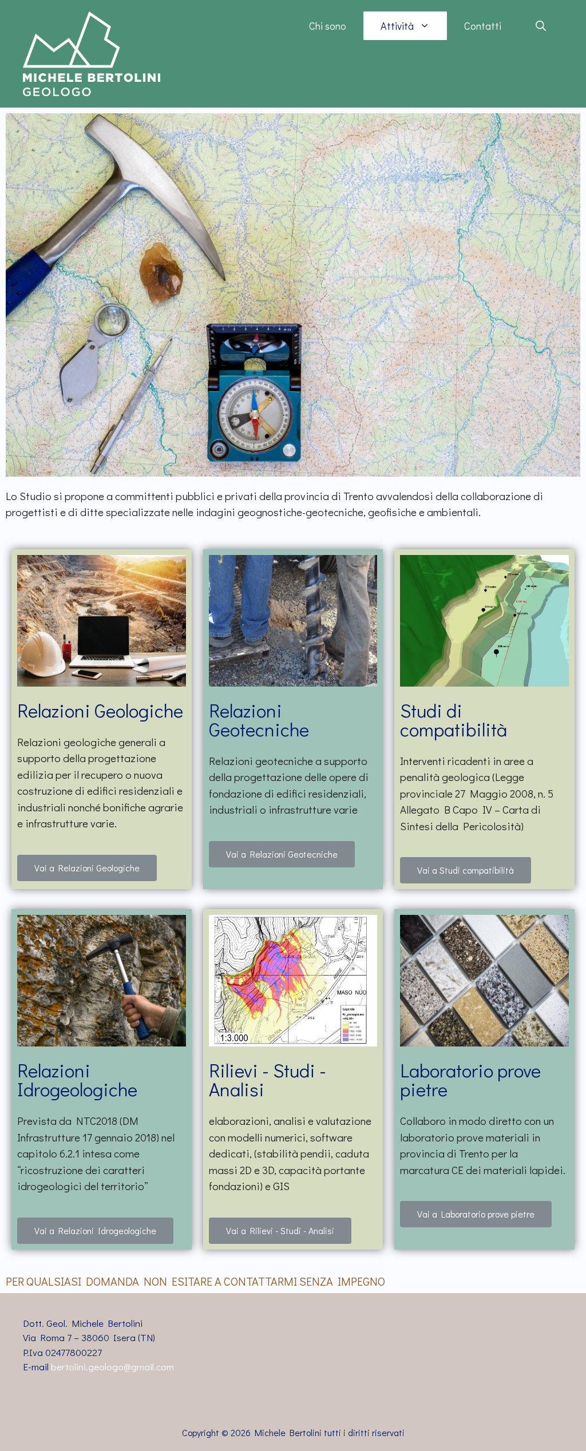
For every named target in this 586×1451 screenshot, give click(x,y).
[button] (87, 868)
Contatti (482, 26)
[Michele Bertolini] (91, 52)
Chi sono (327, 26)
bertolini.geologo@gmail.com (112, 1366)
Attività (397, 26)
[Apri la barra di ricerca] (540, 25)
